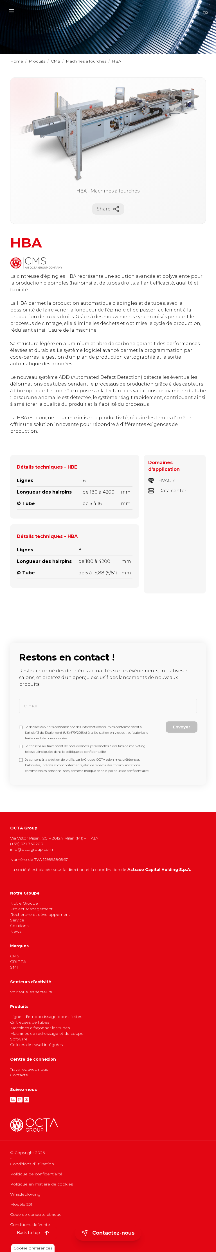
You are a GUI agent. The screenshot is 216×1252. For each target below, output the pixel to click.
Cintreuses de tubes (29, 1022)
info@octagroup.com (31, 849)
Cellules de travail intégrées (36, 1044)
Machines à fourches (86, 61)
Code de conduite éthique (36, 1214)
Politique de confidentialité (36, 1174)
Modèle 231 (21, 1204)
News (15, 931)
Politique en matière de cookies (41, 1184)
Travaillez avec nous (29, 1069)
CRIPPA (18, 961)
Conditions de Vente (30, 1224)
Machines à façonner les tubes (40, 1027)
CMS (55, 61)
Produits (37, 61)
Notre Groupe (24, 903)
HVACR (166, 480)
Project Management (31, 908)
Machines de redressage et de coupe (47, 1033)
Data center (172, 490)
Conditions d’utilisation (32, 1163)
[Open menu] (12, 11)
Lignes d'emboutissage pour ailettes (46, 1016)
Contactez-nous (113, 1233)
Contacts (19, 1074)
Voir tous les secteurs (31, 991)
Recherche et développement (40, 914)
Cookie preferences (33, 1248)
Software (19, 1039)
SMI (14, 967)
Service (17, 920)
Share (104, 209)
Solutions (19, 925)
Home (16, 61)
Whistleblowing (25, 1194)
